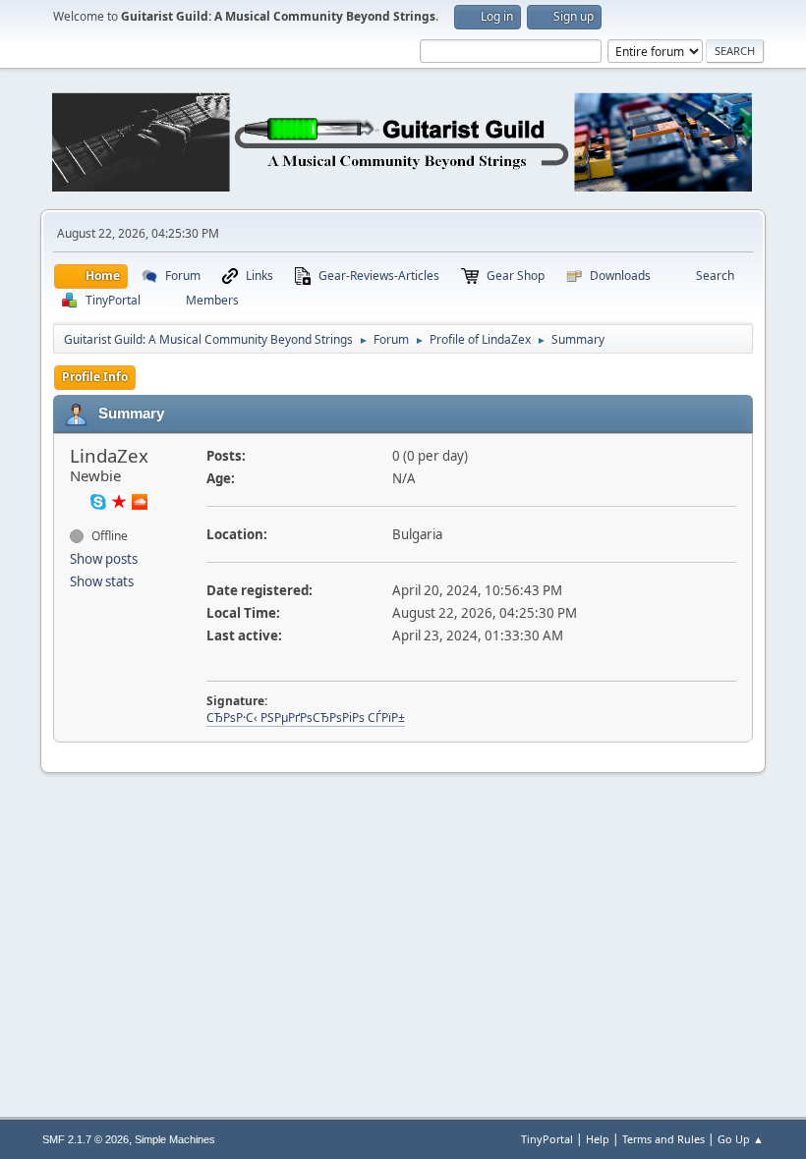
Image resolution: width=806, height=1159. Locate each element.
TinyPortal (547, 1138)
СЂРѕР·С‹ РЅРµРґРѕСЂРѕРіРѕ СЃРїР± (305, 717)
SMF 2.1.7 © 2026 (85, 1139)
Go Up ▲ (741, 1138)
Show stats (102, 581)
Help (597, 1138)
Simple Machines (175, 1139)
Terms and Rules (663, 1138)
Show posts (104, 559)
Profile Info (95, 376)
